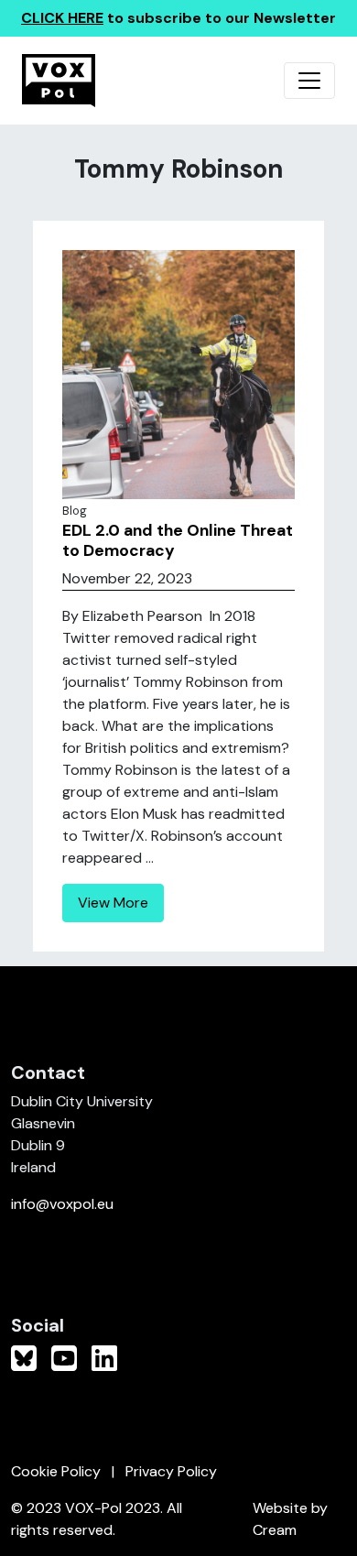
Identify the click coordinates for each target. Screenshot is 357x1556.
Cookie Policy (56, 1471)
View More (113, 902)
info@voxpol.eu (62, 1203)
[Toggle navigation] (309, 80)
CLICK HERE (62, 17)
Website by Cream (290, 1519)
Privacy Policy (171, 1471)
